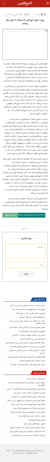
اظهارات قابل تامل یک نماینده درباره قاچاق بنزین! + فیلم (26, 400)
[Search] (4, 4)
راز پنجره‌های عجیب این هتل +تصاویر (32, 317)
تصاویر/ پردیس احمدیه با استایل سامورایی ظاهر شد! (27, 346)
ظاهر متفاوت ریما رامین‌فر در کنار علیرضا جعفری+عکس (26, 357)
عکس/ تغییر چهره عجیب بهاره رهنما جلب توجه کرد (27, 364)
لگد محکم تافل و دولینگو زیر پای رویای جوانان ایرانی (27, 431)
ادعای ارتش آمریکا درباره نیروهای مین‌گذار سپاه (29, 408)
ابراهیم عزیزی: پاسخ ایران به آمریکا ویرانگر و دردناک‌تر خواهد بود (26, 384)
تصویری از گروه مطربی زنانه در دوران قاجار (30, 313)
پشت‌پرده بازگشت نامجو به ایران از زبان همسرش (28, 435)
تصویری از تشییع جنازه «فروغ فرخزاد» (32, 331)
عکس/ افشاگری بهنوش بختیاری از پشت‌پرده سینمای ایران (25, 342)
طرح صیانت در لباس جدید (36, 378)
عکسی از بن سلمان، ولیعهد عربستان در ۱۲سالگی (28, 335)
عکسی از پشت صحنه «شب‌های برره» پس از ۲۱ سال (27, 305)
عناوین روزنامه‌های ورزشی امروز (34, 423)
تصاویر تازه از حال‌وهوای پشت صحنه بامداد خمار (28, 309)
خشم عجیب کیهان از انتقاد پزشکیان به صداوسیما (28, 396)
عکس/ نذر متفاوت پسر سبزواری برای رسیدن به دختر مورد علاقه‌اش (27, 322)
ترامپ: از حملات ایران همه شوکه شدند (32, 416)
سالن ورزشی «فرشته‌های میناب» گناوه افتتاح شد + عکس (26, 389)
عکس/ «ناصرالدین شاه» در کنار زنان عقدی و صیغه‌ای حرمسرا (27, 351)
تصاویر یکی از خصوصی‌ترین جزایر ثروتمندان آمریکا (28, 412)
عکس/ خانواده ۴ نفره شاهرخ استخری (32, 360)
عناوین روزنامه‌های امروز (37, 420)
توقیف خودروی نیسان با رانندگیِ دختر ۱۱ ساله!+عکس (27, 327)
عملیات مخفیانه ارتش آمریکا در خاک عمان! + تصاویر (27, 427)
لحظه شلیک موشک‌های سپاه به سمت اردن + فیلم (28, 404)
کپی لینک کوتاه (10, 215)
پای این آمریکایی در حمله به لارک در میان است (29, 392)
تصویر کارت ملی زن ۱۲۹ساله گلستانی (32, 339)
